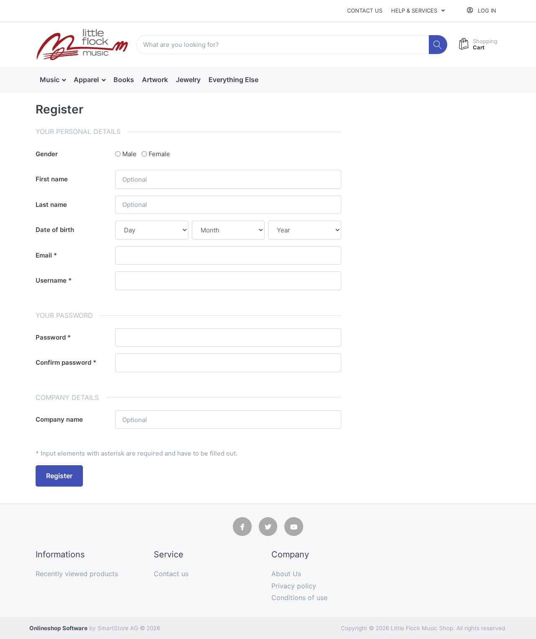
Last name (51, 205)
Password (51, 337)
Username (51, 280)
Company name (59, 419)
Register (59, 476)
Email (44, 255)
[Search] (438, 44)
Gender (47, 154)
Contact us (364, 10)
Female (159, 154)
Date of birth (55, 230)
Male (129, 154)
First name (52, 179)
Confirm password (63, 362)
